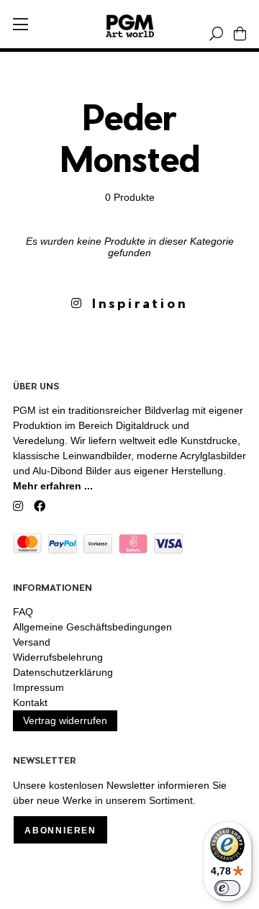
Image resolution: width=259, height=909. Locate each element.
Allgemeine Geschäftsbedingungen (92, 627)
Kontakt (30, 702)
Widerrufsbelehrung (58, 657)
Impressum (38, 687)
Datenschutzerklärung (63, 672)
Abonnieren (60, 831)
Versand (31, 642)
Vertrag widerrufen (65, 720)
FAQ (23, 612)
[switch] (227, 888)
